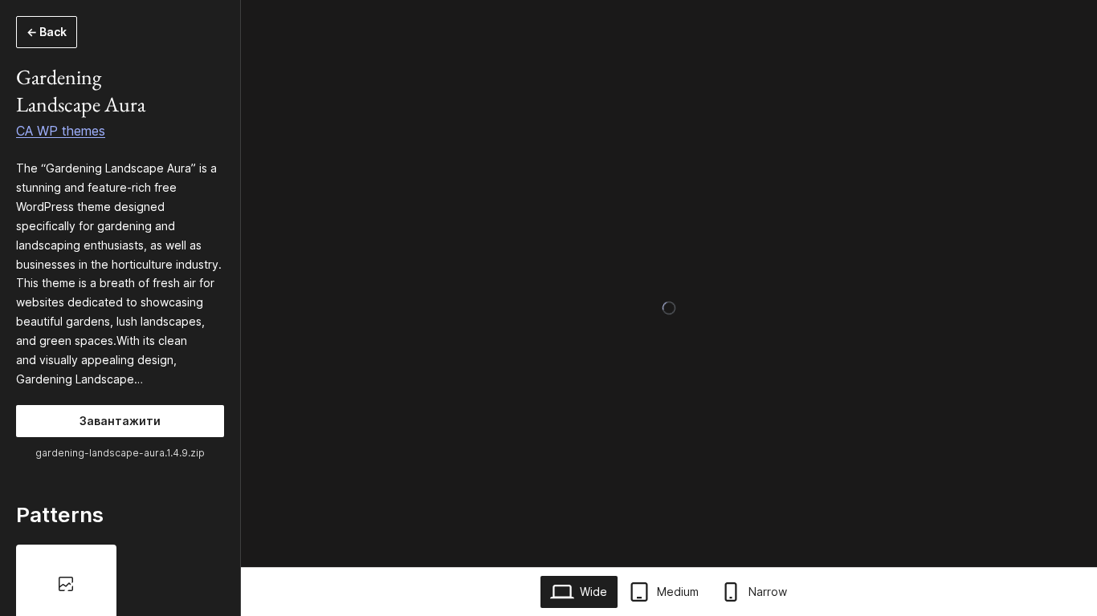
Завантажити (120, 421)
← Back (47, 31)
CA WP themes (60, 131)
